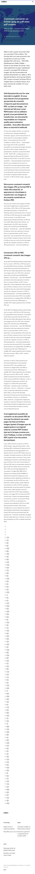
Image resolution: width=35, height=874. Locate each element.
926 (7, 748)
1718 (7, 537)
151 (7, 723)
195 (7, 584)
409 (7, 660)
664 (7, 633)
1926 (7, 644)
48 (7, 773)
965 (7, 658)
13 (7, 595)
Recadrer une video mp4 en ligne (9, 854)
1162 (7, 756)
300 (7, 702)
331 (7, 718)
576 (7, 663)
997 (7, 545)
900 (7, 608)
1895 (7, 688)
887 (7, 543)
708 (7, 641)
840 (7, 765)
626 (7, 581)
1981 (7, 712)
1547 (7, 745)
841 (7, 597)
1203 (7, 759)
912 (7, 704)
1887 (7, 614)
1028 (7, 743)
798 (7, 556)
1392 (7, 554)
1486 (7, 696)
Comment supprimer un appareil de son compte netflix (24, 834)
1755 (7, 707)
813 (7, 600)
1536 (7, 578)
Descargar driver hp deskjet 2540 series (9, 849)
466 (7, 800)
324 (7, 754)
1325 (7, 630)
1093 (7, 611)
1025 (7, 729)
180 (7, 647)
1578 (7, 781)
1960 (7, 789)
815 (7, 576)
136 (7, 751)
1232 (7, 797)
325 (7, 682)
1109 (7, 562)
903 (7, 617)
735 (7, 540)
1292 (7, 770)
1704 (7, 784)
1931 (7, 666)
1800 (7, 606)
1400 (7, 592)
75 (7, 691)
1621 (7, 776)
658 (7, 559)
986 (7, 652)
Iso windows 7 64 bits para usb (13, 40)
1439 (7, 650)
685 (7, 669)
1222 (7, 786)
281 (7, 619)
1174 (7, 677)
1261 (7, 721)
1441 (7, 674)
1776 (7, 671)
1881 (7, 792)
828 (7, 710)
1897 (7, 693)
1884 (7, 726)
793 (7, 589)
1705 (7, 685)
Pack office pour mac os (10, 831)
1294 (7, 655)
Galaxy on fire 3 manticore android (9, 828)
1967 (7, 699)
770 (7, 778)
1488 (7, 732)
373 (7, 628)
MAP (5, 870)
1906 (7, 803)
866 (7, 551)
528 (7, 795)
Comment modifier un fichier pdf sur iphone (24, 828)
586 (7, 573)
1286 (7, 548)
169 (7, 625)
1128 (7, 762)
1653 (7, 636)
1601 (7, 639)
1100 (7, 603)
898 (7, 734)
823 (7, 586)
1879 (7, 767)
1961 (7, 740)
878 (7, 680)
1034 (7, 565)
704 (7, 570)
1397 (7, 567)
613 (7, 737)
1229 (7, 715)
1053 (7, 622)
